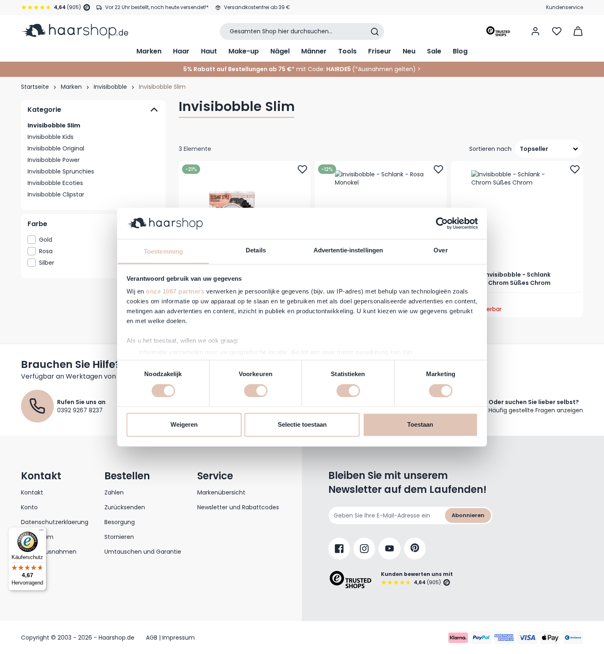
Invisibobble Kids (51, 137)
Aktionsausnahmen (48, 552)
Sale (434, 51)
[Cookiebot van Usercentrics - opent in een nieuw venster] (442, 223)
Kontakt (32, 492)
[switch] (255, 390)
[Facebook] (339, 548)
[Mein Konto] (535, 31)
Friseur (379, 51)
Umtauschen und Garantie (142, 552)
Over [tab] (440, 250)
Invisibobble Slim (54, 125)
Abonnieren (468, 515)
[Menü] (41, 532)
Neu (409, 51)
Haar (181, 51)
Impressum (37, 537)
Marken (148, 51)
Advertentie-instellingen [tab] (348, 250)
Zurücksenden (124, 507)
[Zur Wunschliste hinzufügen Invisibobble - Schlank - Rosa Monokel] (438, 169)
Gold (97, 240)
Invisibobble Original (56, 148)
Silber (97, 263)
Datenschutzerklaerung (54, 522)
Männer (314, 51)
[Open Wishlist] (557, 31)
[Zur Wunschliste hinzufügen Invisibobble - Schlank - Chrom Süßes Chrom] (574, 169)
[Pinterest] (415, 548)
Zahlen (114, 492)
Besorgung (119, 522)
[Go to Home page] (74, 31)
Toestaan (420, 424)
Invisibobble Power (54, 160)
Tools (347, 51)
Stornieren (119, 537)
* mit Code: (254, 69)
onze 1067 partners (175, 291)
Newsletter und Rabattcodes (238, 507)
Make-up (243, 51)
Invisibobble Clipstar (56, 194)
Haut (209, 51)
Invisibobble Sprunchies (61, 171)
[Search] (374, 31)
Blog (460, 51)
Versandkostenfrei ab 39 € (257, 7)
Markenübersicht (221, 492)
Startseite (35, 87)
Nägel (280, 51)
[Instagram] (364, 548)
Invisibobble (110, 87)
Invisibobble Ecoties (55, 183)
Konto (29, 507)
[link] (93, 239)
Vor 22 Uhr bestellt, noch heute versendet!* (157, 7)
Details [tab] (256, 250)
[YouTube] (389, 548)
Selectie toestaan (302, 424)
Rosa (97, 251)
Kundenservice (564, 7)
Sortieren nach (490, 149)
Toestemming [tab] (163, 251)
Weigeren (184, 424)
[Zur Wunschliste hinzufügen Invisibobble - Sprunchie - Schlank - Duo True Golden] (302, 169)
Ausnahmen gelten (385, 69)
